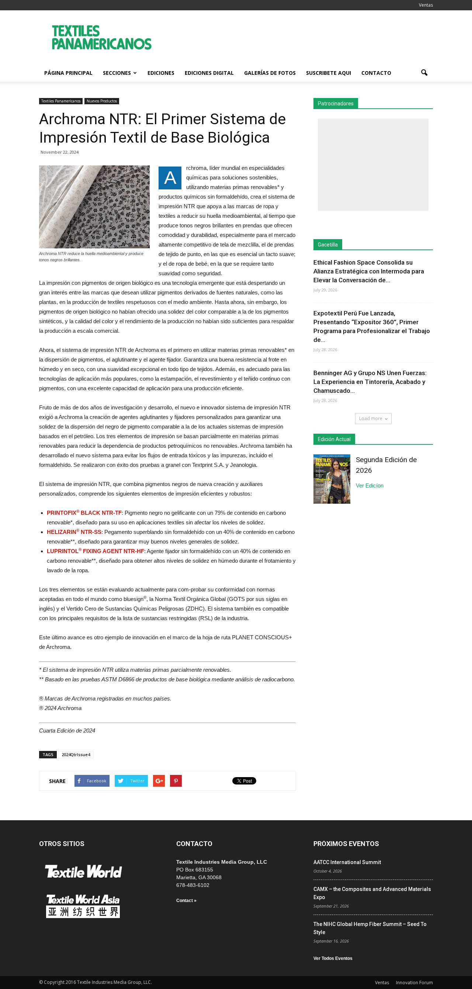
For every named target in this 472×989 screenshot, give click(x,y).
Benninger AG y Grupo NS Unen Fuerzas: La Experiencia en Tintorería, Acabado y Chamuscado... (370, 381)
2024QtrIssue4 (76, 754)
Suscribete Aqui (328, 72)
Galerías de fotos (270, 72)
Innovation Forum (414, 982)
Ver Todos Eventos (333, 958)
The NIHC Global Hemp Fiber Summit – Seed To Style (370, 928)
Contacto (376, 72)
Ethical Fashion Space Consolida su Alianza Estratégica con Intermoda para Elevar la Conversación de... (368, 271)
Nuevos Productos (102, 101)
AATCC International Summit (347, 862)
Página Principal (68, 72)
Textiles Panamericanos (60, 101)
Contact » (186, 900)
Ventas (426, 5)
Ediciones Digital (209, 72)
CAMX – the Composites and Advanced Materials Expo (372, 893)
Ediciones (161, 72)
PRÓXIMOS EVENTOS (346, 844)
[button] (424, 73)
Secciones (117, 72)
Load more (370, 418)
